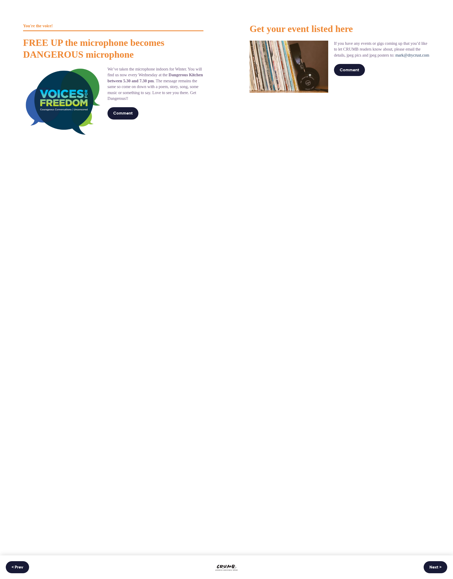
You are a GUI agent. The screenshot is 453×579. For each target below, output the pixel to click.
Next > (435, 567)
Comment (123, 113)
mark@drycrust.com (412, 55)
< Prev (17, 567)
